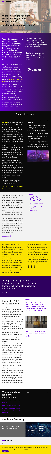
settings (26, 449)
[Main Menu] (47, 1)
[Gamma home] (8, 2)
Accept (5, 451)
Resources (4, 5)
